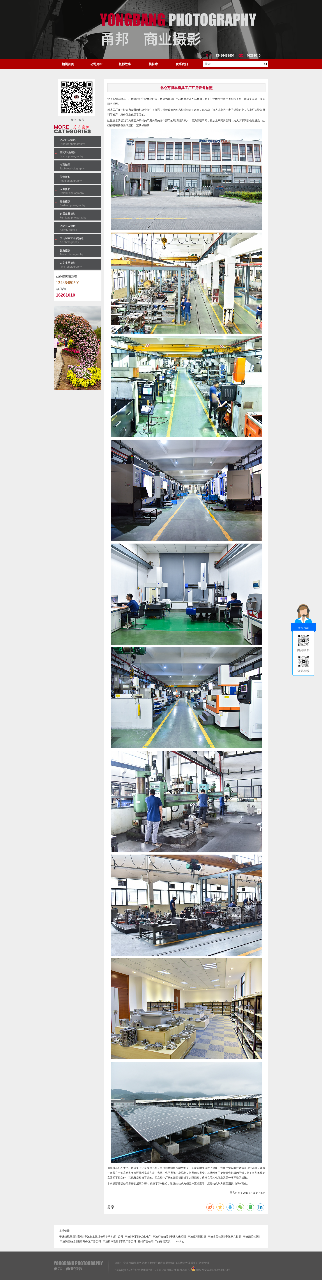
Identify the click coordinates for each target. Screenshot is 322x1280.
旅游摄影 (65, 250)
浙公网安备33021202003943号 (213, 1269)
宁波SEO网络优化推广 (138, 1236)
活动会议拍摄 (68, 226)
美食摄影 (65, 176)
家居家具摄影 (68, 213)
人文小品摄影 (68, 262)
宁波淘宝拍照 (68, 1241)
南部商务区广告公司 (89, 1241)
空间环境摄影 (68, 152)
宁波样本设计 (111, 1241)
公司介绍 (96, 64)
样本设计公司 (115, 1236)
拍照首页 (68, 64)
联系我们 (182, 64)
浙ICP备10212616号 (178, 1269)
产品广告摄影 (68, 140)
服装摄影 (65, 201)
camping (179, 1241)
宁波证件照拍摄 (197, 1236)
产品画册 (196, 99)
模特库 (153, 64)
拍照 (183, 99)
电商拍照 (65, 164)
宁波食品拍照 (216, 1236)
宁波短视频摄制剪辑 (71, 1236)
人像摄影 (65, 189)
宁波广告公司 (128, 1241)
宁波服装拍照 (251, 1236)
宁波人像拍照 (178, 1236)
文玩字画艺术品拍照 (71, 238)
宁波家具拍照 (233, 1236)
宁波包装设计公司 (95, 1236)
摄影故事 (125, 64)
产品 (178, 99)
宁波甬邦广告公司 (152, 99)
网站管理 (204, 1262)
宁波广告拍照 (160, 1236)
